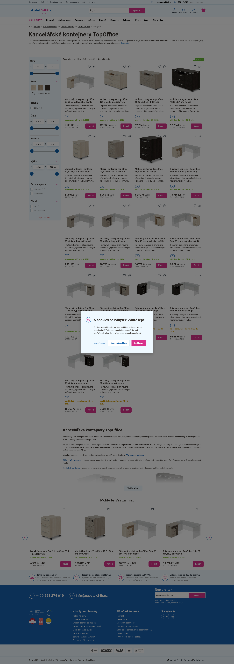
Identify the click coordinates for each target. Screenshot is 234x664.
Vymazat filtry (44, 218)
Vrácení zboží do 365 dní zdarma (185, 575)
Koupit (91, 126)
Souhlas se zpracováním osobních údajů (134, 630)
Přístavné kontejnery (73, 460)
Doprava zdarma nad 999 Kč (138, 575)
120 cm (53, 121)
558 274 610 (50, 596)
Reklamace (33, 2)
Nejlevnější (82, 59)
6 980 (37, 67)
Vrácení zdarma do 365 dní (84, 623)
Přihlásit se (197, 595)
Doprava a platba (80, 619)
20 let (38, 108)
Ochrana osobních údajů (75, 2)
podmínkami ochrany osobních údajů (169, 603)
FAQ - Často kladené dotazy (129, 637)
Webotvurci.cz (199, 660)
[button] (50, 561)
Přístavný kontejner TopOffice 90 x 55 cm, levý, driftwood (137, 552)
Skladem (199, 59)
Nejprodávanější (104, 59)
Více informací (99, 343)
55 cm (53, 144)
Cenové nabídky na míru (83, 640)
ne (36, 206)
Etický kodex (122, 633)
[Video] (80, 116)
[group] (51, 537)
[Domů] (29, 26)
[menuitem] (35, 20)
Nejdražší (91, 59)
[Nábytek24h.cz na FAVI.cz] (32, 622)
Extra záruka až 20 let (47, 575)
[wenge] (47, 90)
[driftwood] (40, 90)
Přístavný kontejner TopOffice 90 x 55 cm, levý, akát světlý (93, 552)
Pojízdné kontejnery (72, 468)
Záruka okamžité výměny (84, 637)
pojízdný (38, 193)
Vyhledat (137, 10)
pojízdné (140, 455)
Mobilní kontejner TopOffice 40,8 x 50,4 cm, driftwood (49, 552)
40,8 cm (38, 121)
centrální (39, 211)
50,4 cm (38, 144)
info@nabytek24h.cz (92, 596)
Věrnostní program (81, 633)
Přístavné (130, 455)
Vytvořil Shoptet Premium (181, 660)
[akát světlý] (33, 90)
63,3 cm (38, 167)
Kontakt (91, 2)
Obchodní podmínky (55, 2)
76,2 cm (53, 167)
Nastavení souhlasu (119, 343)
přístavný (39, 189)
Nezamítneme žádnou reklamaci (96, 575)
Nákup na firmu (79, 616)
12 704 (52, 67)
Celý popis (125, 43)
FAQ (42, 2)
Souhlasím (138, 343)
